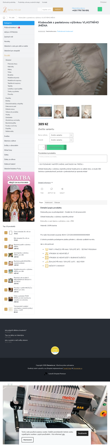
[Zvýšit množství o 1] (46, 146)
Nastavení (27, 440)
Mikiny (10, 69)
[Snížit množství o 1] (46, 148)
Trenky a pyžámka (13, 91)
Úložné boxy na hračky (13, 120)
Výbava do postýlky (12, 112)
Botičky (8, 101)
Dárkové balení (9, 164)
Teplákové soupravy (14, 83)
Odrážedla (9, 118)
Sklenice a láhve (10, 141)
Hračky (8, 115)
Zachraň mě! (8, 37)
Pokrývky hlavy (12, 64)
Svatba (6, 136)
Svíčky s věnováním (11, 145)
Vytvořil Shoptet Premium (57, 374)
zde (63, 434)
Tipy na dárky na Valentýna (14, 335)
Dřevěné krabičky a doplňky (14, 104)
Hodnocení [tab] (48, 203)
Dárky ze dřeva (9, 159)
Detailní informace (44, 183)
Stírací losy (8, 150)
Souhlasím (82, 433)
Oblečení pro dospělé (12, 51)
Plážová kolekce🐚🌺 (12, 27)
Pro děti (7, 55)
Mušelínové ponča (13, 78)
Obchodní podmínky (9, 2)
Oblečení (8, 60)
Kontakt (44, 2)
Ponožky (10, 94)
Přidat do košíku (55, 148)
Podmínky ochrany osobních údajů (29, 2)
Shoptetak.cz (77, 368)
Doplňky (8, 98)
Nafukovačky (10, 131)
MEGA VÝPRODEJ (11, 32)
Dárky (6, 155)
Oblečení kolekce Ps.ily (12, 169)
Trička (9, 72)
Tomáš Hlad (67, 368)
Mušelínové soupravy (14, 80)
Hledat (58, 9)
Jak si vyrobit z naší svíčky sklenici (16, 340)
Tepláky (10, 86)
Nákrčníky (11, 67)
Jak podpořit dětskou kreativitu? (15, 330)
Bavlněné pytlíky (11, 123)
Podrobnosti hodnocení (65, 31)
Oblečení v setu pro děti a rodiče (16, 46)
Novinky (7, 41)
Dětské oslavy (10, 109)
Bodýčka (10, 75)
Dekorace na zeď (11, 106)
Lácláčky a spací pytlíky (15, 89)
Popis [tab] (41, 203)
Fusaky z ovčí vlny (11, 126)
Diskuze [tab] (57, 203)
